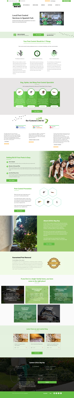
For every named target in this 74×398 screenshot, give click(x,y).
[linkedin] (61, 393)
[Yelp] (58, 393)
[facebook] (56, 393)
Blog (50, 393)
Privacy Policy (26, 393)
